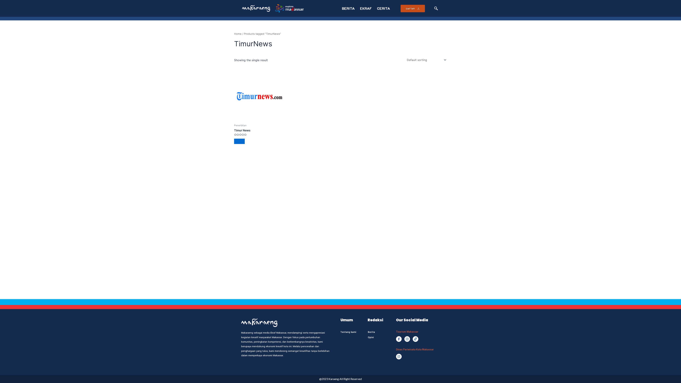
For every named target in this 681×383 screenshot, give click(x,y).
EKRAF (366, 8)
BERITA (348, 8)
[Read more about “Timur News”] (239, 141)
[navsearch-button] (436, 8)
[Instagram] (407, 339)
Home (238, 33)
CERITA (383, 8)
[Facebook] (399, 339)
